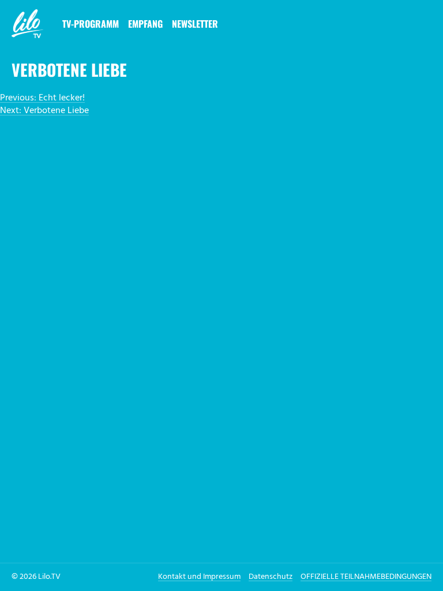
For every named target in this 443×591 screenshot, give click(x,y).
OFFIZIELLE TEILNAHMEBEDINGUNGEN (366, 576)
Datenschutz (270, 576)
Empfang (145, 24)
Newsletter (195, 24)
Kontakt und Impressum (199, 576)
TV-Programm (90, 24)
